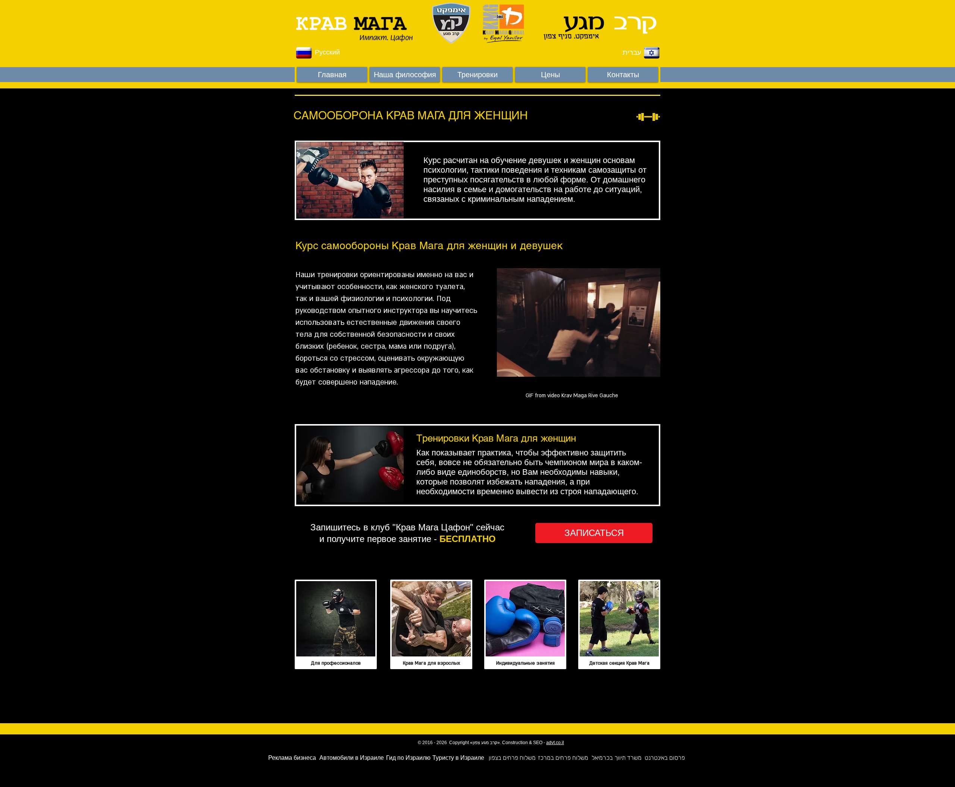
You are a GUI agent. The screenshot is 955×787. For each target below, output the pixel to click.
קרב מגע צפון (485, 742)
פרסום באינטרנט (665, 757)
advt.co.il (555, 742)
